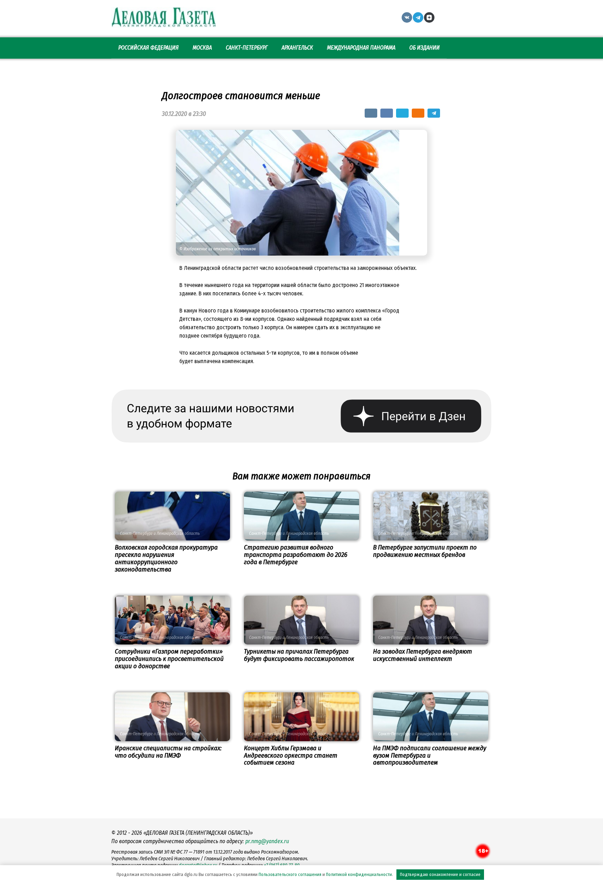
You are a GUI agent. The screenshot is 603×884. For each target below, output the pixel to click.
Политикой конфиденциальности (359, 874)
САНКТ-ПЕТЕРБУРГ (247, 47)
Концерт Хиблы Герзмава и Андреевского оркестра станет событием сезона (290, 755)
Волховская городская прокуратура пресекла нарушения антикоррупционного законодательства (166, 558)
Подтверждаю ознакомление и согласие (440, 874)
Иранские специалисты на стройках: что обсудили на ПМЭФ (168, 751)
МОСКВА (202, 47)
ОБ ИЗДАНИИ (424, 47)
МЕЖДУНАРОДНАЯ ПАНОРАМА (361, 47)
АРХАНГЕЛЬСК (297, 47)
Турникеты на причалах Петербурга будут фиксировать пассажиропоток (299, 655)
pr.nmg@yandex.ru (267, 841)
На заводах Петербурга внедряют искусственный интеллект (422, 655)
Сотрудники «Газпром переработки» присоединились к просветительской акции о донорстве (169, 658)
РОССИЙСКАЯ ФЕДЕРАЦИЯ (148, 47)
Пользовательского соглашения (290, 874)
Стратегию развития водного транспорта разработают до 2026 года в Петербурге (295, 554)
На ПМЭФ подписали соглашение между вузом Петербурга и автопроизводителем (429, 755)
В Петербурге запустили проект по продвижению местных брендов (425, 551)
